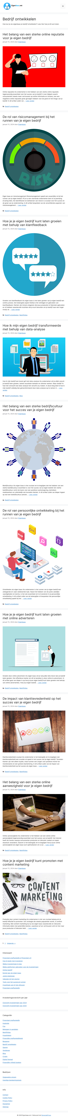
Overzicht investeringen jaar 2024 (15, 1003)
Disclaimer (6, 1104)
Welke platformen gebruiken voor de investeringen (20, 967)
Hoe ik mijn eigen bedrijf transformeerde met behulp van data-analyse (32, 327)
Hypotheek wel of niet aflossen (14, 985)
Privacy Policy (7, 1101)
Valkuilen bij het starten (11, 979)
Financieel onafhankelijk (11, 988)
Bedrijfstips (23, 315)
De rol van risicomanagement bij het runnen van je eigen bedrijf (29, 118)
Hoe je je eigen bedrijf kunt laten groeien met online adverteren (32, 616)
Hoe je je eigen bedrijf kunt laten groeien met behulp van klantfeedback (32, 223)
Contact (5, 1095)
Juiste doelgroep (9, 976)
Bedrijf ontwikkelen (12, 106)
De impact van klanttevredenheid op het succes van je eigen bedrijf (32, 700)
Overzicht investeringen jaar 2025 (15, 1006)
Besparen (6, 1041)
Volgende (11, 943)
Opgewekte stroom (9, 1077)
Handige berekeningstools (12, 1080)
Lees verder (30, 101)
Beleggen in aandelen (10, 1029)
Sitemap (5, 1107)
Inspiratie (6, 1023)
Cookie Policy (7, 1098)
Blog (21, 396)
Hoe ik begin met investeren (13, 961)
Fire (4, 1026)
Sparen (5, 1047)
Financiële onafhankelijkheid (13, 1038)
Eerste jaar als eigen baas (12, 973)
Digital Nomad (8, 1059)
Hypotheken (7, 1035)
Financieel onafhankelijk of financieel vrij (17, 958)
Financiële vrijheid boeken (12, 1062)
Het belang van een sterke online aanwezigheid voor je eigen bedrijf (27, 784)
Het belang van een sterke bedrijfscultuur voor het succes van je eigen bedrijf (33, 408)
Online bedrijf (7, 970)
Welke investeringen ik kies (12, 964)
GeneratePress (46, 1115)
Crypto (5, 1056)
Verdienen (6, 1050)
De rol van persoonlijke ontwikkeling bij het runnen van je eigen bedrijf (33, 512)
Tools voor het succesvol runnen (14, 982)
